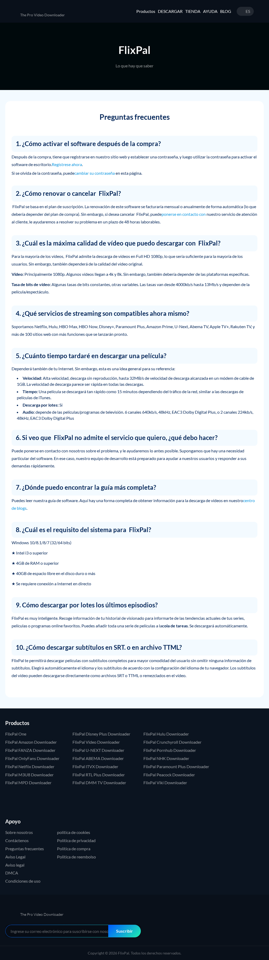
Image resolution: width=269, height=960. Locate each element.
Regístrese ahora (67, 164)
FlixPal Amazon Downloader (31, 741)
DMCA (11, 872)
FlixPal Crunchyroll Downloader (172, 741)
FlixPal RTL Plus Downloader (99, 774)
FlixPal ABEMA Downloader (98, 758)
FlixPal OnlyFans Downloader (32, 758)
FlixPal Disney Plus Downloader (101, 733)
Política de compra (73, 848)
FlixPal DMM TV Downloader (99, 782)
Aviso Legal (15, 856)
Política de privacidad (76, 840)
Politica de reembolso (76, 856)
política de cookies (73, 832)
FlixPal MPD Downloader (28, 782)
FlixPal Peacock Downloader (169, 774)
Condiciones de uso (22, 880)
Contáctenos (17, 840)
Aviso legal (14, 864)
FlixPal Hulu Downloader (166, 733)
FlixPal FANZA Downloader (30, 750)
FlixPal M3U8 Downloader (29, 774)
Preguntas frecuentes (24, 848)
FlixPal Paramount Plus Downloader (176, 766)
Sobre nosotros (19, 832)
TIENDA (192, 11)
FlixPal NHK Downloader (166, 758)
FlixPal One (15, 733)
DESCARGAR (170, 11)
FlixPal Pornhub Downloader (169, 750)
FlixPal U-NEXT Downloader (98, 750)
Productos (145, 11)
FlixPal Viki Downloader (165, 782)
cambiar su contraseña (94, 173)
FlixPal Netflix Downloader (29, 766)
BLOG (225, 11)
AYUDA (210, 11)
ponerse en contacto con (184, 214)
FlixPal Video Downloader (96, 741)
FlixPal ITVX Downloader (95, 766)
